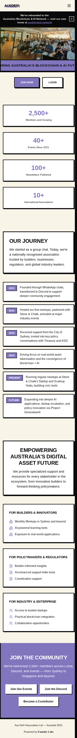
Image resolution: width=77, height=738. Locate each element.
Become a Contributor (38, 701)
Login (53, 82)
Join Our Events (21, 689)
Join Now (26, 82)
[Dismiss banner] (71, 18)
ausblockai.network (40, 22)
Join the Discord (56, 689)
